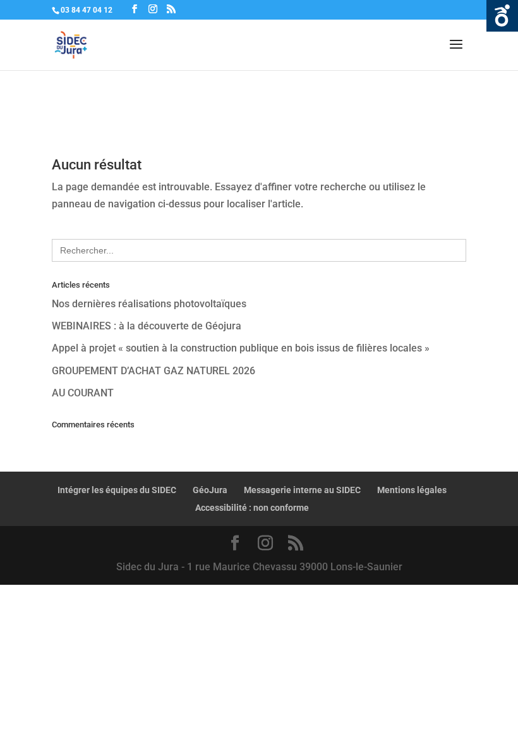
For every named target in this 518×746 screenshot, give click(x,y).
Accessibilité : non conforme (252, 508)
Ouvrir (502, 16)
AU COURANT (83, 393)
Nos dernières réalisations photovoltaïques (149, 304)
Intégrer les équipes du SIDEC (116, 490)
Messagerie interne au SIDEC (302, 490)
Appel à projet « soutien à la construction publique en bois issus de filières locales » (241, 348)
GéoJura (210, 490)
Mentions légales (412, 490)
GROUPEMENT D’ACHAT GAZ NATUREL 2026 (153, 371)
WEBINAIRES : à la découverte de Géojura (146, 326)
